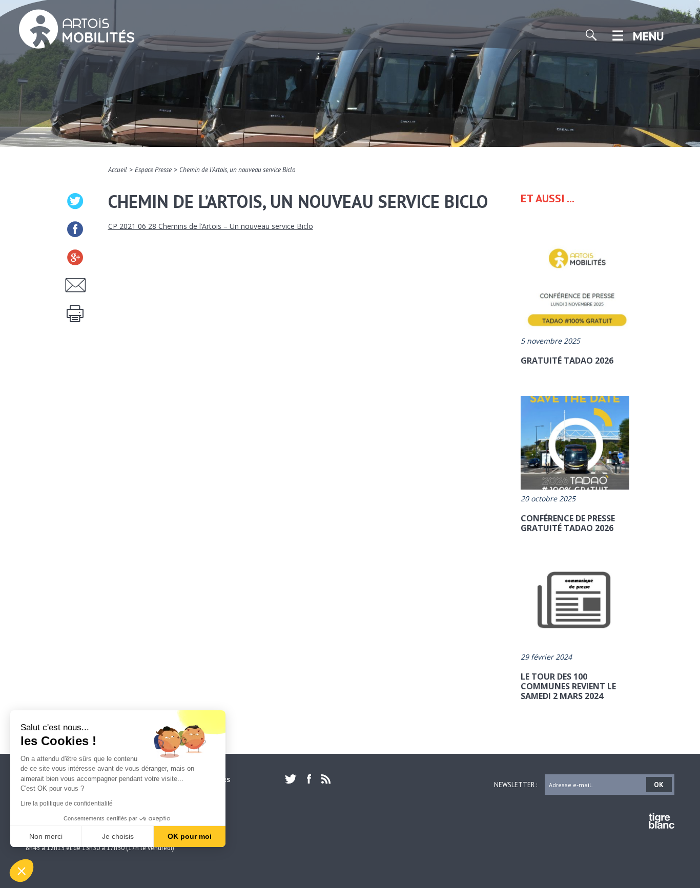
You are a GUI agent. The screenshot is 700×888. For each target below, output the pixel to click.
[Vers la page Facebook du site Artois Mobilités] (309, 779)
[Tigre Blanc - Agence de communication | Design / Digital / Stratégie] (661, 822)
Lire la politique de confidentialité (66, 803)
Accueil (117, 169)
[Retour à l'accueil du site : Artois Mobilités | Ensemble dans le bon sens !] (76, 26)
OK (659, 784)
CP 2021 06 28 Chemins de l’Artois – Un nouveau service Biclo (210, 226)
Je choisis (118, 836)
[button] (21, 870)
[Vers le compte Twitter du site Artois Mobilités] (293, 779)
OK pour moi (190, 836)
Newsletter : (515, 784)
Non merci (46, 836)
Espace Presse (153, 169)
